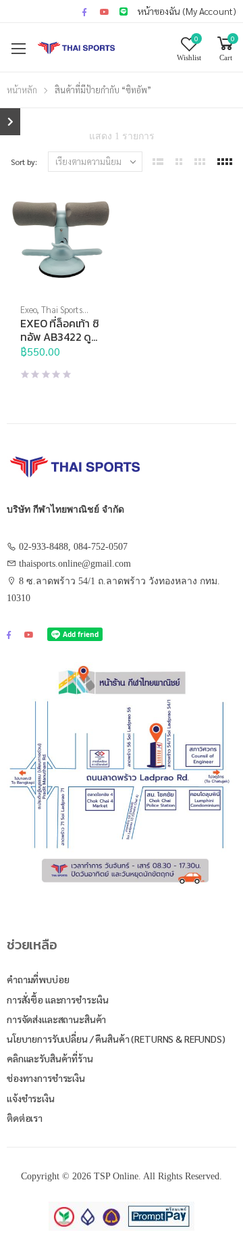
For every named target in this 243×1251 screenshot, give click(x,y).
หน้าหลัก (22, 89)
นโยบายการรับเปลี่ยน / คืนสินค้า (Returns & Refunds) (116, 1039)
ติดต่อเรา (25, 1118)
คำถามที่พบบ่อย (38, 979)
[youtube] (104, 11)
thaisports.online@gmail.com (75, 564)
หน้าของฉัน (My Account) (187, 11)
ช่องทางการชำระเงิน (46, 1078)
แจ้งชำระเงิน (31, 1098)
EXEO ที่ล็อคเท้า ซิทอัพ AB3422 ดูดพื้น (59, 336)
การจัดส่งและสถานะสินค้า (56, 1019)
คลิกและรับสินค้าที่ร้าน (50, 1058)
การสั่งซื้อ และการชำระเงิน (58, 999)
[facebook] (84, 11)
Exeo (28, 309)
